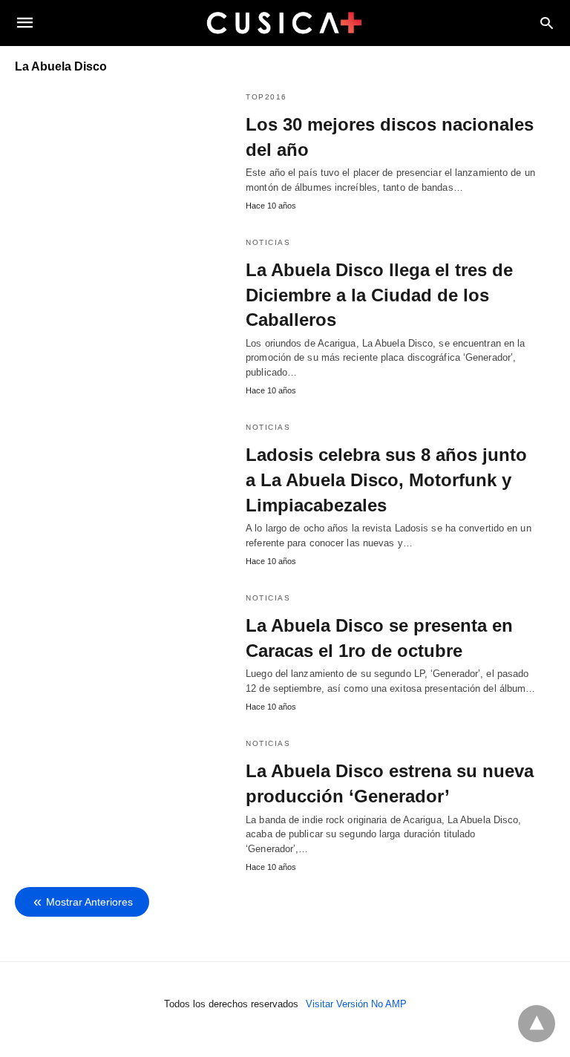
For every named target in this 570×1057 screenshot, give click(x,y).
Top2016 (266, 97)
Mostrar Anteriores (89, 902)
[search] (546, 22)
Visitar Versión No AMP (356, 1003)
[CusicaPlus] (284, 22)
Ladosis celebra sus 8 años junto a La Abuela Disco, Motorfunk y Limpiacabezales (386, 479)
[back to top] (536, 1023)
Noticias (268, 242)
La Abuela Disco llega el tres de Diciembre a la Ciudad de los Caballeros (379, 295)
